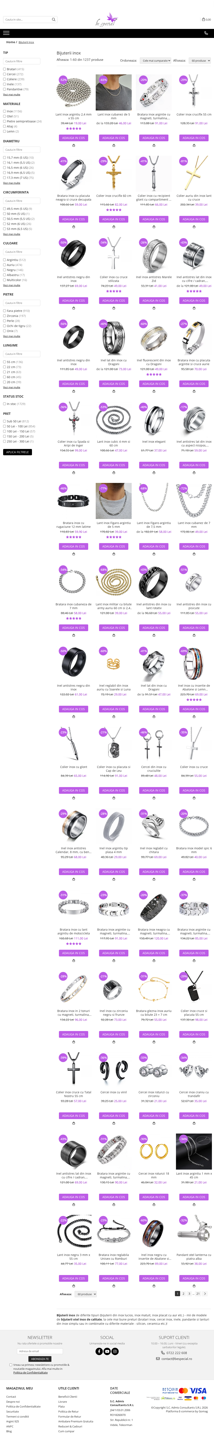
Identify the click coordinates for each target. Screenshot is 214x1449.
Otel (10, 116)
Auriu (11, 265)
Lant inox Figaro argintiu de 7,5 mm (154, 525)
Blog (9, 1431)
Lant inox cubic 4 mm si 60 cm (113, 443)
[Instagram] (115, 1351)
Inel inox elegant (154, 442)
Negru (11, 270)
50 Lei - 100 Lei (17, 426)
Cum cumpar (66, 1431)
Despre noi (13, 1402)
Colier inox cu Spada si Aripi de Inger (73, 443)
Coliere (12, 79)
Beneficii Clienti (67, 1396)
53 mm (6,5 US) (17, 229)
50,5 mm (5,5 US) (18, 219)
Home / (12, 42)
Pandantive (15, 89)
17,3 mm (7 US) (17, 178)
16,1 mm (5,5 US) (18, 163)
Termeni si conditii (17, 1416)
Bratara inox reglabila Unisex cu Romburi (114, 1257)
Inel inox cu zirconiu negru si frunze (114, 1013)
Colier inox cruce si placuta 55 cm (194, 1013)
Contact (11, 1396)
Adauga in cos (73, 138)
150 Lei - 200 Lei (18, 436)
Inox (10, 111)
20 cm (11, 382)
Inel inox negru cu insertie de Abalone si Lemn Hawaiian (154, 1257)
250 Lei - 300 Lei (18, 441)
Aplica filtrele (17, 452)
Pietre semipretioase (21, 121)
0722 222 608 (176, 1353)
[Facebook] (99, 1351)
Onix (10, 331)
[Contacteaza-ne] (206, 33)
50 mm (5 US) (16, 214)
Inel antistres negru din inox (73, 279)
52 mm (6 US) (16, 224)
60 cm (11, 377)
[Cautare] (53, 19)
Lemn (11, 131)
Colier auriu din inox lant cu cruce (194, 197)
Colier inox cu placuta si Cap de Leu (113, 769)
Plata (61, 1406)
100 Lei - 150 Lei (18, 431)
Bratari (12, 69)
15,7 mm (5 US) (17, 158)
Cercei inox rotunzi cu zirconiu (154, 1094)
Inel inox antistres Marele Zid (154, 279)
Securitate (12, 1411)
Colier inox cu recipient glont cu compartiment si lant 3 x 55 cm (153, 197)
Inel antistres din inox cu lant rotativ (153, 606)
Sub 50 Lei (14, 421)
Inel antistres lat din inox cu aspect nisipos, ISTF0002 (194, 443)
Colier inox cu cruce (194, 767)
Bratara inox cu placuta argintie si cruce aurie (194, 362)
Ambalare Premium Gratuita (75, 1421)
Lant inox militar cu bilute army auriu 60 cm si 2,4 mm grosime (114, 606)
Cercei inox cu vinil (114, 1092)
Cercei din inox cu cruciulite (153, 769)
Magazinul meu (19, 1388)
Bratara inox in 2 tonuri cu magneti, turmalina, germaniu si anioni (73, 1013)
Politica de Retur (68, 1411)
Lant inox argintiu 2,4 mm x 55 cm (74, 116)
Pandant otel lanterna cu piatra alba (194, 1257)
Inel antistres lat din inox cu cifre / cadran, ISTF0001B (73, 1175)
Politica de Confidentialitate (30, 1372)
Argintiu (12, 260)
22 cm (11, 367)
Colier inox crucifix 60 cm (113, 196)
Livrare (62, 1402)
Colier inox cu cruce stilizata (113, 279)
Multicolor (14, 280)
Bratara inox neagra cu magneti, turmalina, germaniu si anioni (154, 931)
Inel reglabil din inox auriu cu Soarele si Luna (114, 687)
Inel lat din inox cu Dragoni (114, 362)
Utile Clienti (68, 1388)
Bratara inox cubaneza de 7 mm (74, 606)
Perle (10, 321)
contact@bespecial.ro (176, 1359)
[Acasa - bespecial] (107, 19)
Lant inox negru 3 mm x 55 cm (73, 1257)
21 (198, 1294)
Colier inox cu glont (73, 767)
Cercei (11, 74)
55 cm (11, 362)
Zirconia (12, 316)
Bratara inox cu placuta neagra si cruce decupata (73, 197)
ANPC (9, 1426)
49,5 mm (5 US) (17, 209)
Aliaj (10, 126)
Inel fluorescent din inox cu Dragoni (154, 362)
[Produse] (6, 34)
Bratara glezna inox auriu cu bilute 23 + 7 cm (154, 1013)
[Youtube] (107, 1351)
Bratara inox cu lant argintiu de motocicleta (73, 931)
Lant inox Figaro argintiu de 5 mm (114, 525)
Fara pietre (14, 311)
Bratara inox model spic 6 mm (194, 850)
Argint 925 (12, 1421)
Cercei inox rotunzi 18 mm (154, 1175)
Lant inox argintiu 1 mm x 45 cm (194, 1175)
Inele (10, 84)
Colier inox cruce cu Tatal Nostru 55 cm (73, 1094)
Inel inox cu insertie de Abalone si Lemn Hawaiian (194, 687)
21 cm (11, 372)
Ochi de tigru (16, 326)
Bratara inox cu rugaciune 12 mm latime (73, 525)
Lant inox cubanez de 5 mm (114, 116)
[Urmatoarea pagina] (205, 1293)
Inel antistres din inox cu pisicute (194, 606)
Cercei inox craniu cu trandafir (194, 1094)
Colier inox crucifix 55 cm (194, 114)
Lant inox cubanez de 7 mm (194, 525)
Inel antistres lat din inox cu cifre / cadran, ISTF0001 (194, 279)
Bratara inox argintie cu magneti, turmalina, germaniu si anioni (153, 116)
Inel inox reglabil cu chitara (154, 850)
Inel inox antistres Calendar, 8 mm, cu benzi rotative (74, 850)
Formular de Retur (69, 1416)
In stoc (11, 404)
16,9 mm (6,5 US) (18, 173)
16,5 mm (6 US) (17, 168)
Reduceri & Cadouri (70, 1426)
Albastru (13, 275)
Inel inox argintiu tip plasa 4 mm (113, 850)
